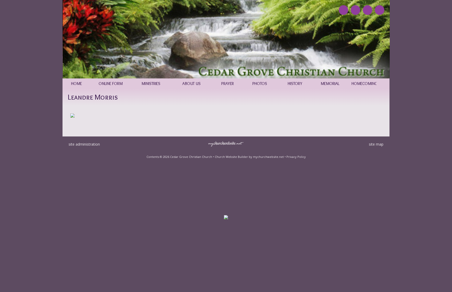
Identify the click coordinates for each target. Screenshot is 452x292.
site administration (84, 144)
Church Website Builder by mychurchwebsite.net (249, 157)
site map (376, 144)
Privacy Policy (296, 157)
